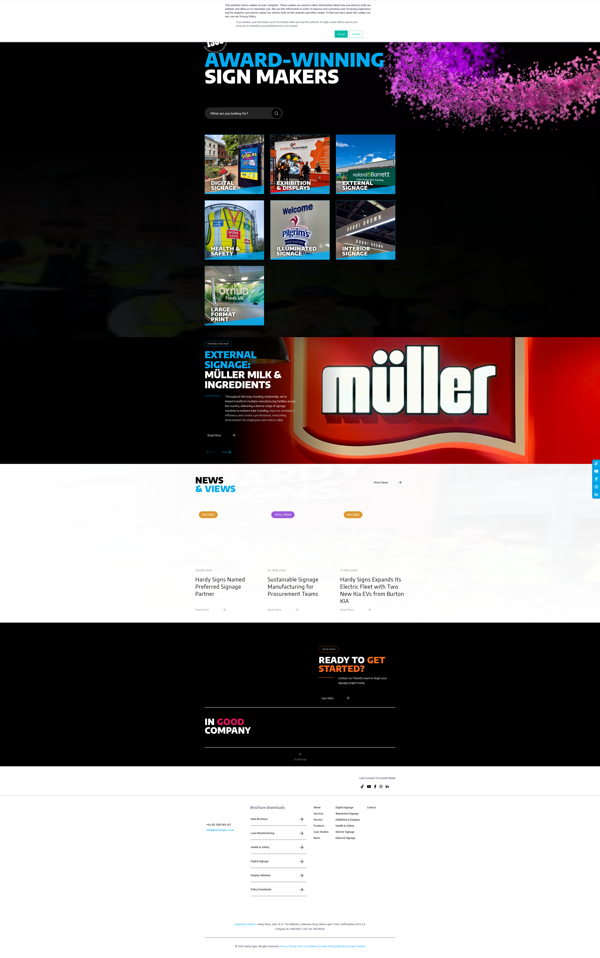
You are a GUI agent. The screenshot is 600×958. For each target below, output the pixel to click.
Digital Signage (260, 861)
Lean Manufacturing (262, 833)
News (317, 837)
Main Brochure (259, 819)
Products (319, 825)
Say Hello (327, 698)
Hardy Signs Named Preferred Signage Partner (220, 586)
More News (381, 482)
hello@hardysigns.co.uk (220, 830)
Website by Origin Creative (350, 946)
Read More (214, 435)
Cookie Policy (327, 946)
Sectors (318, 819)
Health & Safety (260, 847)
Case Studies (321, 831)
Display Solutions (261, 875)
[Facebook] (596, 479)
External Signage (345, 837)
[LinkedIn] (596, 495)
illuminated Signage (347, 813)
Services (318, 813)
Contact (371, 807)
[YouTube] (596, 471)
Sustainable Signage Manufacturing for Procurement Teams (293, 586)
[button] (226, 452)
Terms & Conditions (307, 946)
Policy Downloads (261, 889)
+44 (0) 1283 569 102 (218, 824)
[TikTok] (596, 463)
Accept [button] (341, 34)
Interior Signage (345, 831)
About (317, 807)
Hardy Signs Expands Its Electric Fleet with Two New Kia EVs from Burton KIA (372, 590)
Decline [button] (356, 34)
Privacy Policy (287, 946)
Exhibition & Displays (348, 819)
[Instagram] (596, 487)
